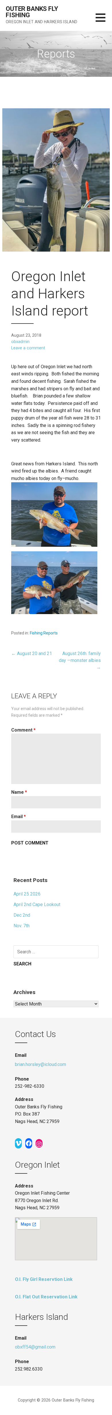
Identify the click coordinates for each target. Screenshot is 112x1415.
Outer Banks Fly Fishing (32, 12)
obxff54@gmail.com (35, 1347)
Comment (23, 730)
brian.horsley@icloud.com (40, 1064)
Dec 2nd (21, 915)
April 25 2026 (26, 894)
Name (19, 792)
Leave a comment (28, 348)
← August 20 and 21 (31, 653)
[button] (104, 21)
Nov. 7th (21, 925)
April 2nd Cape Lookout (36, 904)
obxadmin (20, 341)
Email (18, 816)
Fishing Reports (44, 633)
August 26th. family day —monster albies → (80, 660)
